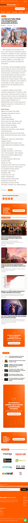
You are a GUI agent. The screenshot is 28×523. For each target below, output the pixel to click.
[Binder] (7, 460)
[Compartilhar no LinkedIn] (4, 199)
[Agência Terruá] (20, 460)
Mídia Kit (2, 511)
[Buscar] (27, 9)
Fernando (8, 4)
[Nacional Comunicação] (7, 474)
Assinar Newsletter (20, 8)
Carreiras (25, 505)
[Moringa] (7, 454)
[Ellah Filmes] (20, 467)
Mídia (24, 503)
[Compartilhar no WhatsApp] (6, 199)
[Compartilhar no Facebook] (9, 199)
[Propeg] (7, 467)
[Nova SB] (20, 454)
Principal (3, 12)
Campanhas (14, 12)
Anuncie (1, 513)
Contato (1, 515)
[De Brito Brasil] (20, 474)
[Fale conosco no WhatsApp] (25, 520)
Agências (21, 12)
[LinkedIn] (26, 1)
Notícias (8, 12)
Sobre (1, 510)
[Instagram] (24, 1)
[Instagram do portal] (12, 199)
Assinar (24, 489)
